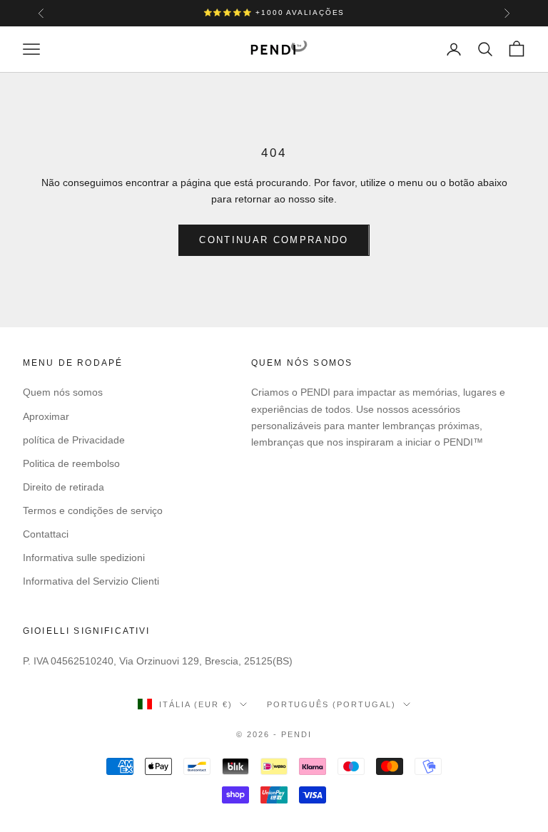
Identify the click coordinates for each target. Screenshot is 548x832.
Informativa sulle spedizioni (84, 557)
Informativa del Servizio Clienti (91, 581)
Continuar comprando (273, 240)
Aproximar (46, 416)
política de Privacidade (74, 440)
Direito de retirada (63, 487)
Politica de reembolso (71, 463)
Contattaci (45, 534)
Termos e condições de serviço (93, 510)
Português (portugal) (332, 704)
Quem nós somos (63, 392)
